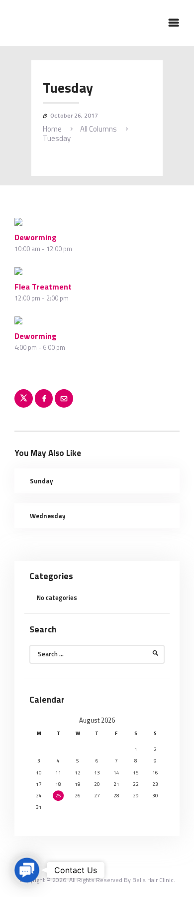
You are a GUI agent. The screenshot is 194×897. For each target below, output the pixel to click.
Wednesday (48, 515)
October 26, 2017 (74, 115)
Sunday (41, 480)
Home (52, 129)
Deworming (35, 237)
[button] (27, 870)
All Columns (98, 129)
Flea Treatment (43, 287)
